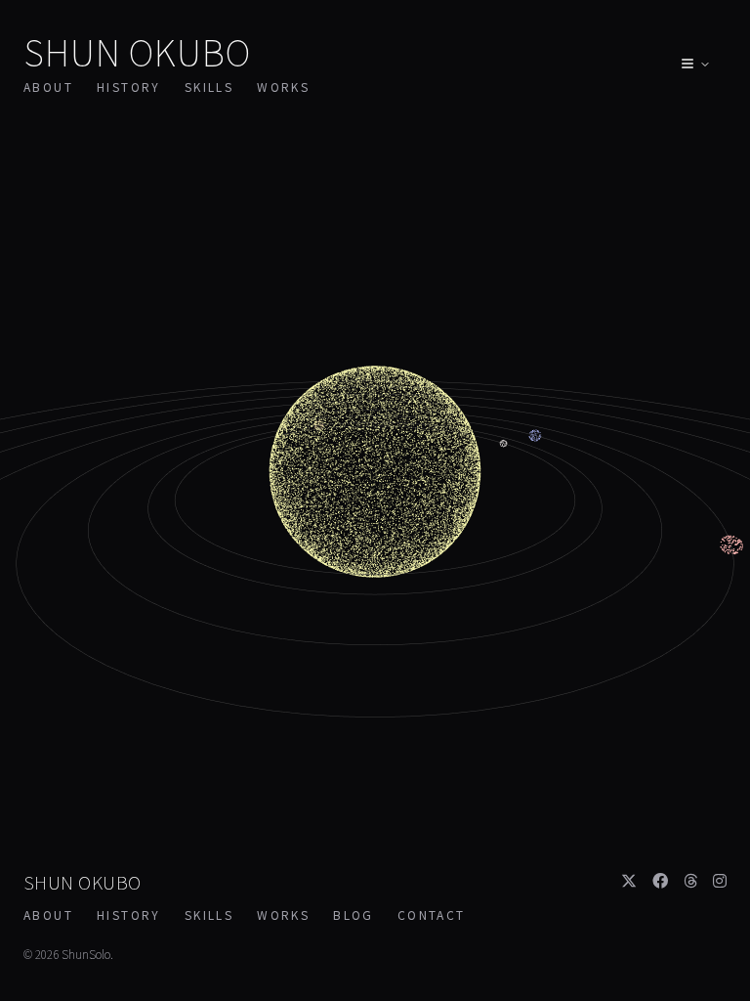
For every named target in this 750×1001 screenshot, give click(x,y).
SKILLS (209, 87)
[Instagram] (720, 880)
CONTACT (431, 915)
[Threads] (690, 880)
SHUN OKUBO (137, 50)
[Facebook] (660, 880)
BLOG (353, 915)
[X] (629, 880)
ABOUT (48, 87)
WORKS (283, 87)
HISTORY (129, 87)
